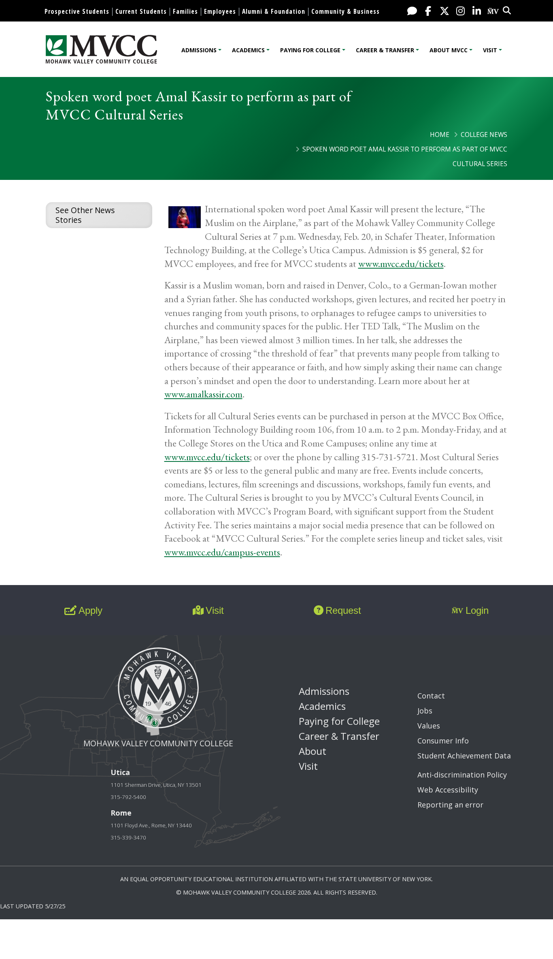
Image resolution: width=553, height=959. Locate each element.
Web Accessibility (447, 790)
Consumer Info (443, 740)
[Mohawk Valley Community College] (101, 49)
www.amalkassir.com (203, 394)
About (312, 751)
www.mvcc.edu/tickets (401, 263)
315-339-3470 (128, 837)
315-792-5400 (128, 797)
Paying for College (310, 50)
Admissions (199, 50)
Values (428, 725)
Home (439, 134)
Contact (431, 696)
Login (477, 610)
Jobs (424, 711)
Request (343, 610)
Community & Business (345, 11)
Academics (248, 50)
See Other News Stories (85, 215)
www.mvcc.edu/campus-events (222, 552)
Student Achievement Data (464, 755)
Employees (220, 11)
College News (484, 134)
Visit (490, 50)
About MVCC (449, 50)
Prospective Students (77, 11)
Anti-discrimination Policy (462, 775)
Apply (90, 610)
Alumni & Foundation (273, 11)
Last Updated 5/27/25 (32, 906)
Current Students (141, 11)
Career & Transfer (385, 50)
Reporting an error (450, 804)
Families (185, 11)
